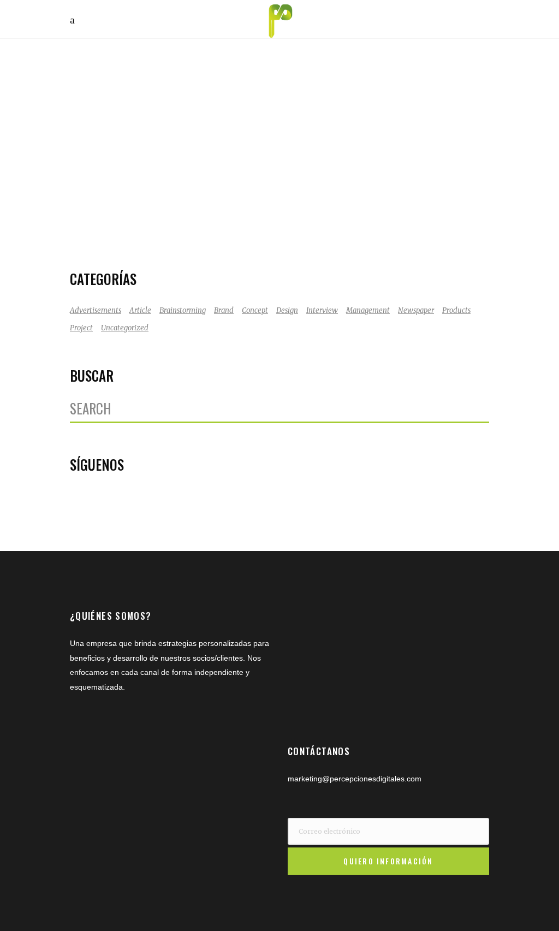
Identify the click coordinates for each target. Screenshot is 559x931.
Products (456, 310)
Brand (224, 310)
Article (140, 310)
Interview (322, 310)
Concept (255, 310)
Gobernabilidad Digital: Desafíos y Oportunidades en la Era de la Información (170, 144)
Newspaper (416, 310)
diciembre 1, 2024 (123, 196)
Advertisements (95, 310)
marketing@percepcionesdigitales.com (354, 778)
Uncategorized (124, 328)
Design (287, 310)
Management (368, 310)
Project (81, 328)
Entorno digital (119, 211)
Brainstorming (182, 310)
